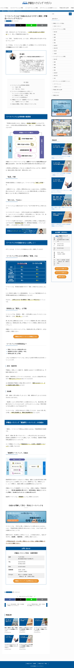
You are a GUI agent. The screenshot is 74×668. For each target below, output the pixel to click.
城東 (55, 34)
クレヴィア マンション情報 (59, 29)
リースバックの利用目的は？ (21, 97)
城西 (55, 37)
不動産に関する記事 (57, 89)
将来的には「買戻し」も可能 (21, 95)
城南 (55, 40)
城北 (55, 42)
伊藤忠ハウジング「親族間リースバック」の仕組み (25, 99)
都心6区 (55, 31)
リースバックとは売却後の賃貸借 (20, 85)
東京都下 (56, 45)
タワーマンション (57, 84)
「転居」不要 (18, 87)
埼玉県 (55, 50)
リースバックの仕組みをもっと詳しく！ (22, 91)
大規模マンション (57, 86)
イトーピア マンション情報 (59, 56)
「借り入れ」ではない (20, 89)
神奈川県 (56, 48)
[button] (10, 25)
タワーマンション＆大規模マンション (61, 81)
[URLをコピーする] (42, 25)
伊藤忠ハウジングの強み (58, 23)
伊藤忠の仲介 (56, 95)
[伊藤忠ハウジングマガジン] (37, 3)
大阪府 (55, 53)
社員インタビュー (57, 26)
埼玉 (55, 78)
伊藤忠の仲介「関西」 (43, 663)
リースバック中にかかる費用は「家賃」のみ (25, 93)
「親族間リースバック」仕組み (22, 101)
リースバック (9, 592)
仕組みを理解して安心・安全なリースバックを (24, 104)
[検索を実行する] (70, 14)
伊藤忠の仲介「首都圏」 (31, 663)
